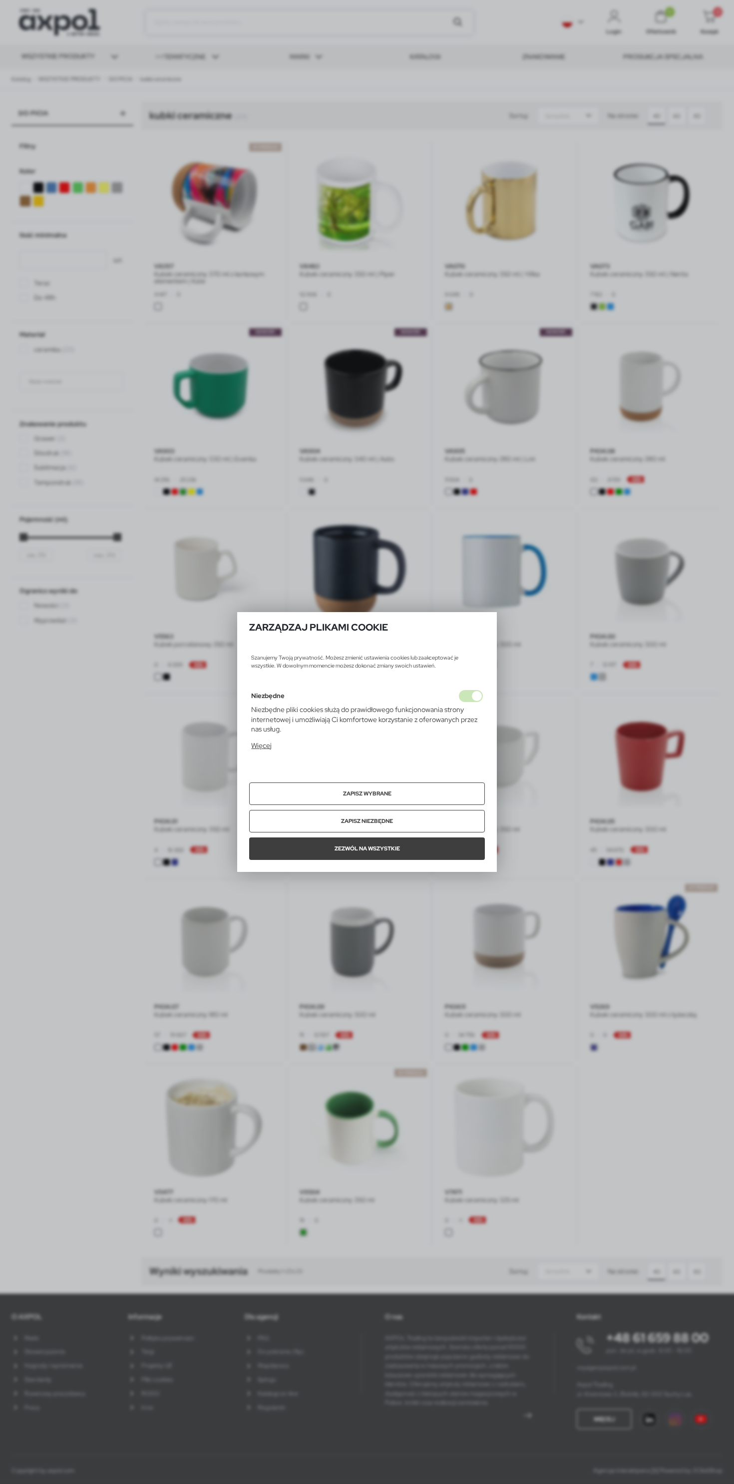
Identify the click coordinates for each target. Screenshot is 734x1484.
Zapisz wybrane (367, 793)
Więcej (261, 745)
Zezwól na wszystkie (367, 848)
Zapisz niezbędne (367, 820)
